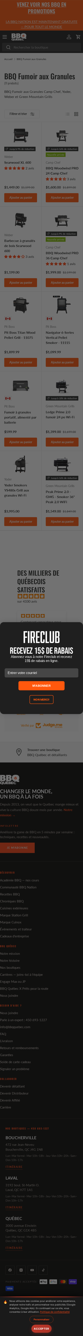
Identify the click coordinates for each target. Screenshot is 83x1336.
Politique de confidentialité (55, 1311)
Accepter (41, 1328)
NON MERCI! (41, 699)
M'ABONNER (41, 685)
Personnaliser (41, 1319)
